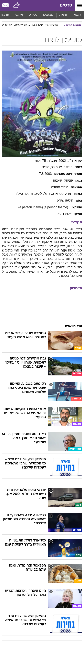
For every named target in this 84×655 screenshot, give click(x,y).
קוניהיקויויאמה (63, 180)
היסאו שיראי (65, 200)
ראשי (77, 15)
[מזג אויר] (16, 5)
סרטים (66, 5)
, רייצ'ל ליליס (43, 193)
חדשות (63, 15)
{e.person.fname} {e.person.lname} (43, 207)
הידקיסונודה (59, 187)
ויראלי (19, 15)
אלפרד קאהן (63, 214)
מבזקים (48, 15)
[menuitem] (63, 15)
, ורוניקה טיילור (25, 193)
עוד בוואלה (73, 326)
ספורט (33, 15)
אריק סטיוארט (62, 193)
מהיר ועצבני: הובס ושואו (45, 25)
